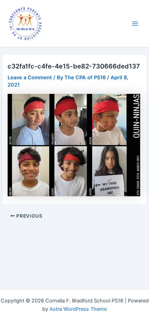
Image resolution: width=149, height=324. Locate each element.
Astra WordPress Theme (78, 309)
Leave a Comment (30, 77)
